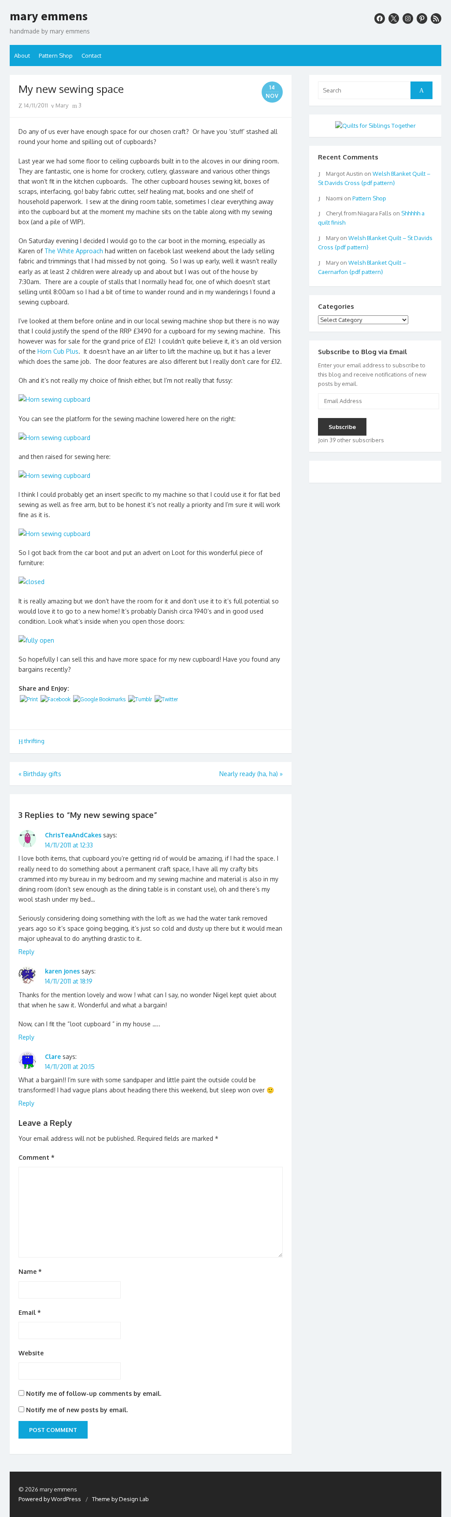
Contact (91, 55)
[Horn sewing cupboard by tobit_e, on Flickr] (54, 399)
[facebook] (379, 18)
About (22, 55)
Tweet (30, 716)
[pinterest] (422, 18)
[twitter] (393, 18)
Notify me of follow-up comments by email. (93, 1393)
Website (31, 1353)
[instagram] (408, 18)
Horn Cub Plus (57, 351)
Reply (26, 951)
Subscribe (342, 426)
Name (30, 1271)
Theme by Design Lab (120, 1498)
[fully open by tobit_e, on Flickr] (36, 640)
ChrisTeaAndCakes (73, 835)
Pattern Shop (56, 55)
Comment (36, 1157)
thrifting (34, 740)
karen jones (62, 971)
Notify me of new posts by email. (77, 1409)
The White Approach (73, 251)
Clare (53, 1056)
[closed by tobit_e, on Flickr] (31, 581)
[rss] (436, 18)
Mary (61, 105)
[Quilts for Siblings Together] (375, 125)
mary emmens (49, 16)
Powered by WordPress (49, 1498)
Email (29, 1312)
